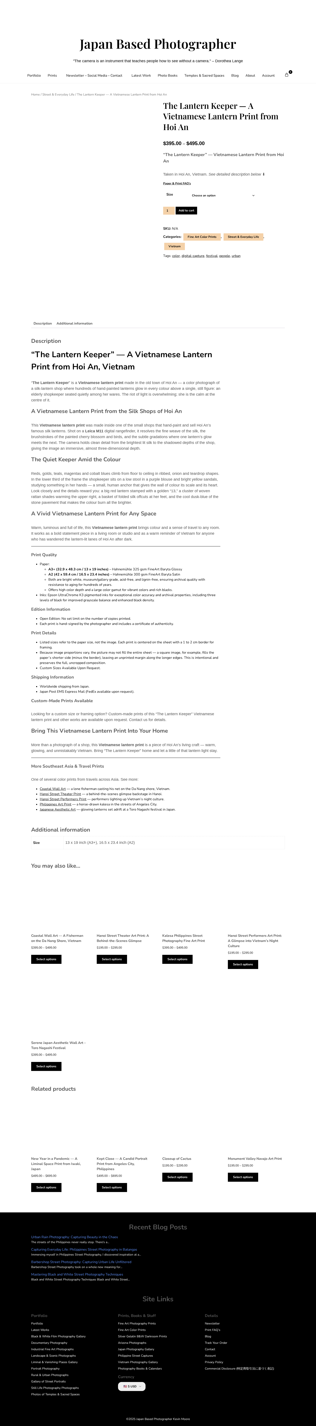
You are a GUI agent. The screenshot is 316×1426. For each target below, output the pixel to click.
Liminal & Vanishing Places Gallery (54, 1362)
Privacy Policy (214, 1362)
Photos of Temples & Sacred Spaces (55, 1394)
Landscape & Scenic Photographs (53, 1356)
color (176, 256)
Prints (52, 75)
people (224, 256)
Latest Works (40, 1330)
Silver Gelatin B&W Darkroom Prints (142, 1336)
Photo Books (168, 75)
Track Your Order (216, 1343)
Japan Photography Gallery (136, 1349)
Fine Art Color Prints (202, 237)
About (250, 75)
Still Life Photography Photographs (55, 1388)
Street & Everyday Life (58, 94)
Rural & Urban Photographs (50, 1375)
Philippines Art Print (55, 804)
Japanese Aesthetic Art (58, 809)
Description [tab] (43, 323)
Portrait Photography (45, 1369)
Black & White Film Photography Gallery (58, 1336)
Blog (235, 75)
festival (212, 256)
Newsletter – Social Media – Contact (94, 75)
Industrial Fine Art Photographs (52, 1349)
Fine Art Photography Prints (137, 1323)
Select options (46, 959)
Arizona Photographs (132, 1343)
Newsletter (212, 1323)
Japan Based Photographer (158, 43)
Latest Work (141, 75)
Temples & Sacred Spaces (204, 75)
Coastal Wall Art (53, 789)
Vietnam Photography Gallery (138, 1362)
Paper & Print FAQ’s (177, 183)
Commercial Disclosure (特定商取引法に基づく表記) (239, 1369)
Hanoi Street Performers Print (63, 799)
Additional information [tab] (74, 323)
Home (35, 94)
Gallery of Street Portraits (48, 1381)
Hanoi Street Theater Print (60, 794)
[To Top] (305, 1417)
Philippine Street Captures (135, 1356)
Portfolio (34, 75)
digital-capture (193, 256)
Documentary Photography (49, 1343)
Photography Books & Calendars (140, 1369)
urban (236, 256)
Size (169, 194)
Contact (210, 1349)
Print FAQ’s (212, 1330)
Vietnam (175, 246)
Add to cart (186, 210)
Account (268, 75)
